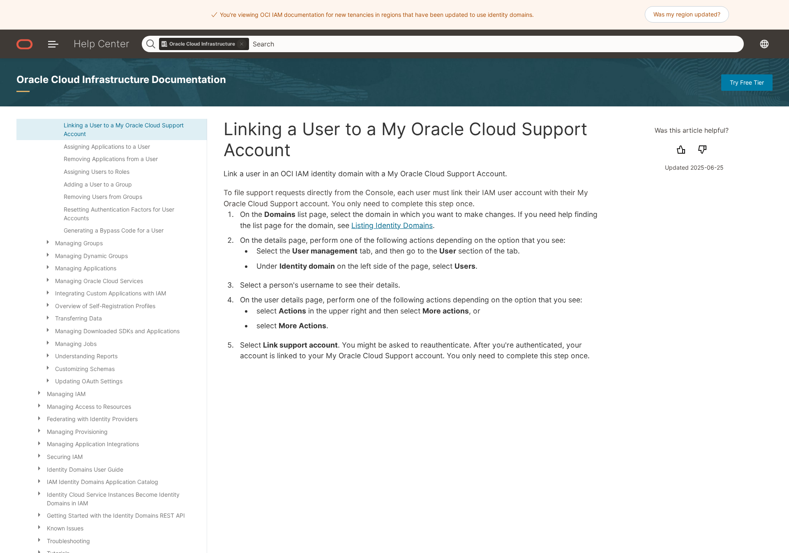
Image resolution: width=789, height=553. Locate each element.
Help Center (101, 44)
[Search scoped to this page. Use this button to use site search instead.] (242, 44)
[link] (204, 44)
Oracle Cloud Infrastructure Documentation (121, 79)
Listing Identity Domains (392, 225)
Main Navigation (53, 44)
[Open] (48, 242)
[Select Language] (764, 44)
